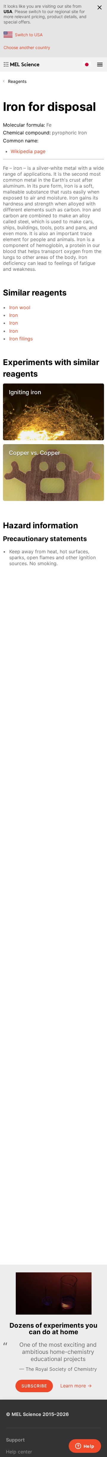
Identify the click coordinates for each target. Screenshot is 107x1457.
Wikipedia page (28, 151)
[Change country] (87, 64)
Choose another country (27, 47)
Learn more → (76, 1386)
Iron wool (19, 307)
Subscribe (34, 1385)
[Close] (99, 7)
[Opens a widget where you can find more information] (84, 1446)
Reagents (17, 81)
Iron (13, 315)
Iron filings (21, 339)
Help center (19, 1452)
